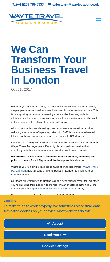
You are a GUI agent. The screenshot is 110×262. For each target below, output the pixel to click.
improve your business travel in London (53, 188)
